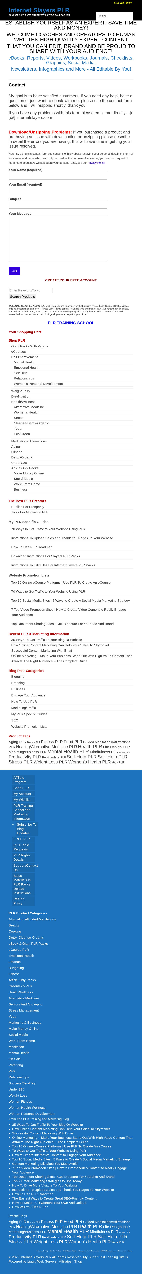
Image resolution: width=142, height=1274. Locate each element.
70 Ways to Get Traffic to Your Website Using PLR (48, 529)
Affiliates (65, 1261)
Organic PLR (124, 752)
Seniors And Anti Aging (26, 1004)
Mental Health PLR (68, 751)
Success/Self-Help (22, 1083)
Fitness (14, 974)
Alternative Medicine (24, 998)
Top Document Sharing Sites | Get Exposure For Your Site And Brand (62, 624)
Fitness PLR (52, 742)
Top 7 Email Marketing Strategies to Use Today (47, 1181)
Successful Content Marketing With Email (42, 650)
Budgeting (16, 968)
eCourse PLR (19, 949)
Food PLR (73, 741)
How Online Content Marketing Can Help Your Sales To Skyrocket (60, 645)
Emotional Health (21, 956)
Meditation (16, 1047)
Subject (15, 199)
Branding (18, 683)
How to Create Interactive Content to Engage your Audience (56, 1155)
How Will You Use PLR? (30, 1207)
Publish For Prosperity (27, 507)
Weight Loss (18, 1095)
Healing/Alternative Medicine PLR (46, 747)
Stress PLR (21, 762)
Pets (12, 1071)
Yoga (12, 1016)
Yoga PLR (118, 762)
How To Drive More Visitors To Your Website (44, 1185)
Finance (15, 962)
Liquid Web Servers (42, 1261)
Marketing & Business (25, 1022)
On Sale (15, 1059)
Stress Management (24, 1010)
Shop (78, 1261)
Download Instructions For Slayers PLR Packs (45, 556)
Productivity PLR (25, 756)
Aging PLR (17, 742)
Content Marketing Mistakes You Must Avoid (45, 1164)
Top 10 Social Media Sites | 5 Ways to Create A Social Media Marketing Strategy (70, 600)
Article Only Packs (22, 980)
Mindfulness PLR (104, 752)
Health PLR (90, 746)
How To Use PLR (24, 701)
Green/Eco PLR (20, 986)
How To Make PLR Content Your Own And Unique (49, 1203)
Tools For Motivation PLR (30, 512)
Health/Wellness (21, 992)
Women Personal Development (32, 1114)
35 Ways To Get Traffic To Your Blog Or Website (46, 640)
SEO (14, 720)
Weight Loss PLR (51, 761)
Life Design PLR (116, 747)
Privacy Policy (96, 162)
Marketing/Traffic (23, 708)
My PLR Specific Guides (28, 522)
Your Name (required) (25, 170)
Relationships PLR (54, 757)
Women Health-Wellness (27, 1107)
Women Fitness (20, 1101)
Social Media (18, 1035)
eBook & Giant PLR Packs (28, 943)
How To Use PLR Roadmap (31, 547)
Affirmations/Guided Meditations (32, 919)
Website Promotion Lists (29, 575)
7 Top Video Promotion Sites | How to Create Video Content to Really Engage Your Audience (68, 612)
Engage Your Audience (28, 695)
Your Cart (122, 3)
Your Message (20, 213)
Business (18, 689)
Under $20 (16, 1089)
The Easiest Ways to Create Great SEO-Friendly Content (54, 1198)
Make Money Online (24, 1028)
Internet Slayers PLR (39, 10)
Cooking (15, 931)
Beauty (14, 925)
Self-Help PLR (82, 756)
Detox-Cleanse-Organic (26, 937)
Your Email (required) (25, 184)
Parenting (16, 1065)
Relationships (19, 1077)
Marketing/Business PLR (27, 752)
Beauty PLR (33, 742)
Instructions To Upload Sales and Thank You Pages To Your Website (62, 538)
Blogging (17, 676)
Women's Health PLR (89, 762)
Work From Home (22, 1041)
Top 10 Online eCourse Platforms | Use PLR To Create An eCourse (61, 582)
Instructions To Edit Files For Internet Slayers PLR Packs (53, 565)
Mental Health (19, 1053)
